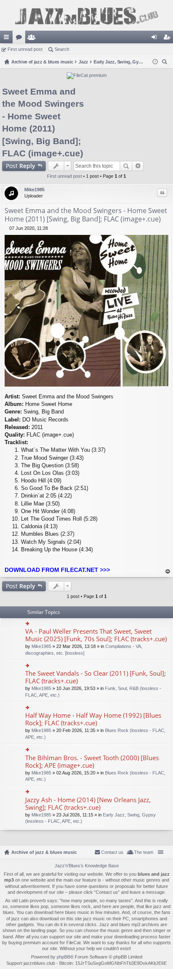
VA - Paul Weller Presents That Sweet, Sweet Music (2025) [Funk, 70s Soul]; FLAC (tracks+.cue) (96, 635)
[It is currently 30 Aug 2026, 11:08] (155, 61)
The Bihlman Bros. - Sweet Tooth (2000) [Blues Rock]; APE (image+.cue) (92, 761)
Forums (20, 38)
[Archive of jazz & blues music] (86, 15)
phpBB (63, 956)
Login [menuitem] (155, 38)
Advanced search (138, 166)
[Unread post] (7, 228)
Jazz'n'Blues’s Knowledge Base (87, 865)
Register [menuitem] (168, 38)
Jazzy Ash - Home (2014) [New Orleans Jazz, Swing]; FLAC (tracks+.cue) (88, 803)
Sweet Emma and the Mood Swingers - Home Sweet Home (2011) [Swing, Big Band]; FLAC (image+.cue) (86, 215)
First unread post (25, 49)
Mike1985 (34, 189)
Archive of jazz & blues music (44, 852)
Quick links (8, 38)
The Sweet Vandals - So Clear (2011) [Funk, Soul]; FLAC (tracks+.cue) (95, 677)
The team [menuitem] (143, 852)
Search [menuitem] (165, 62)
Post (20, 166)
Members (33, 38)
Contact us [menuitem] (112, 852)
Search (62, 49)
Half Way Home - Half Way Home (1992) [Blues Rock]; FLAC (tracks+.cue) (93, 719)
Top (167, 571)
